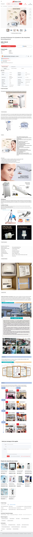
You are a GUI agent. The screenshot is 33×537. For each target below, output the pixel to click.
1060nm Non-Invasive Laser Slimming (20, 509)
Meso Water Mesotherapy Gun (16, 526)
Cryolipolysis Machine (10, 520)
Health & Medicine (5, 6)
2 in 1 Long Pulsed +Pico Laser (20, 506)
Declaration (25, 533)
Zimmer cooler (10, 506)
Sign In (2, 62)
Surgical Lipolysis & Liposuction (13, 509)
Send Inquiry (8, 46)
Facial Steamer (4, 520)
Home (1, 6)
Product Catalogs (13, 504)
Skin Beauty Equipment (16, 6)
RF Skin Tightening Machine (25, 518)
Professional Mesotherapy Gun (6, 526)
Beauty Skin (18, 524)
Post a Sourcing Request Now (25, 456)
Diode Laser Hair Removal (27, 506)
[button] (29, 68)
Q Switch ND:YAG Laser (4, 509)
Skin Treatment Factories (25, 524)
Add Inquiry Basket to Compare (16, 33)
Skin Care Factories (4, 524)
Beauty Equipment (10, 6)
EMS (25, 509)
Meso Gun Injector (23, 526)
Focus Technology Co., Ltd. (11, 533)
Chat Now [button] (25, 46)
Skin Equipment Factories (11, 524)
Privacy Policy (29, 533)
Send (8, 456)
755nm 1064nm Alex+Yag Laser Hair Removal (7, 506)
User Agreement (21, 533)
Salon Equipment (12, 518)
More (1, 530)
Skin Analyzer (18, 518)
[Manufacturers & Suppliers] (16, 1)
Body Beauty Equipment (5, 518)
